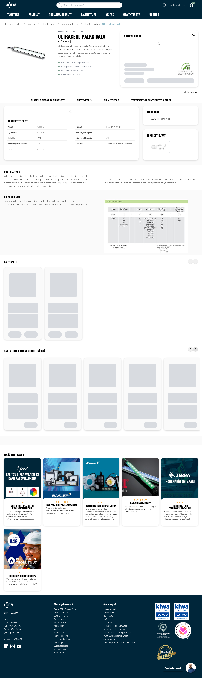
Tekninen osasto (61, 635)
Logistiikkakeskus (62, 639)
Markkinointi (59, 632)
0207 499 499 (15, 626)
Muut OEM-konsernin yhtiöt (115, 635)
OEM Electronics (61, 616)
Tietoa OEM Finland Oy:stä (65, 609)
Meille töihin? (60, 622)
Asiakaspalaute (110, 639)
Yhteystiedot (108, 612)
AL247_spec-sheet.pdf (160, 119)
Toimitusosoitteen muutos (114, 629)
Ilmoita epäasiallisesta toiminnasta (119, 642)
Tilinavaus (108, 622)
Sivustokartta (60, 652)
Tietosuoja (58, 642)
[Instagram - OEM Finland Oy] (12, 646)
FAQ (105, 619)
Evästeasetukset (61, 645)
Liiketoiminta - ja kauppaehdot (117, 632)
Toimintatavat (60, 619)
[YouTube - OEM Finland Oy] (19, 646)
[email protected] (11, 632)
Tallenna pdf (192, 92)
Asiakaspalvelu (110, 609)
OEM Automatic (61, 612)
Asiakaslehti (59, 626)
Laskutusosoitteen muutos (115, 626)
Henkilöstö (108, 616)
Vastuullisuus (60, 649)
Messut (57, 629)
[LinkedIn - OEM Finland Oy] (6, 646)
